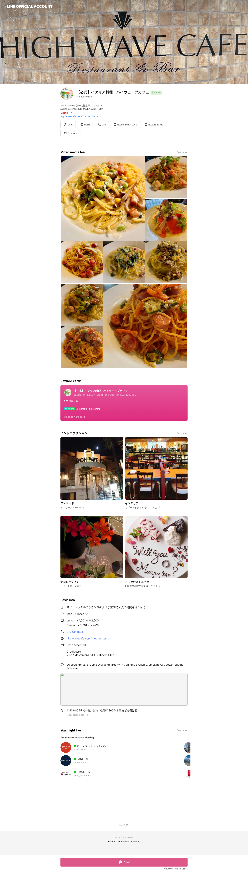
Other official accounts (128, 841)
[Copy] (136, 710)
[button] (85, 124)
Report (111, 841)
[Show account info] (156, 93)
